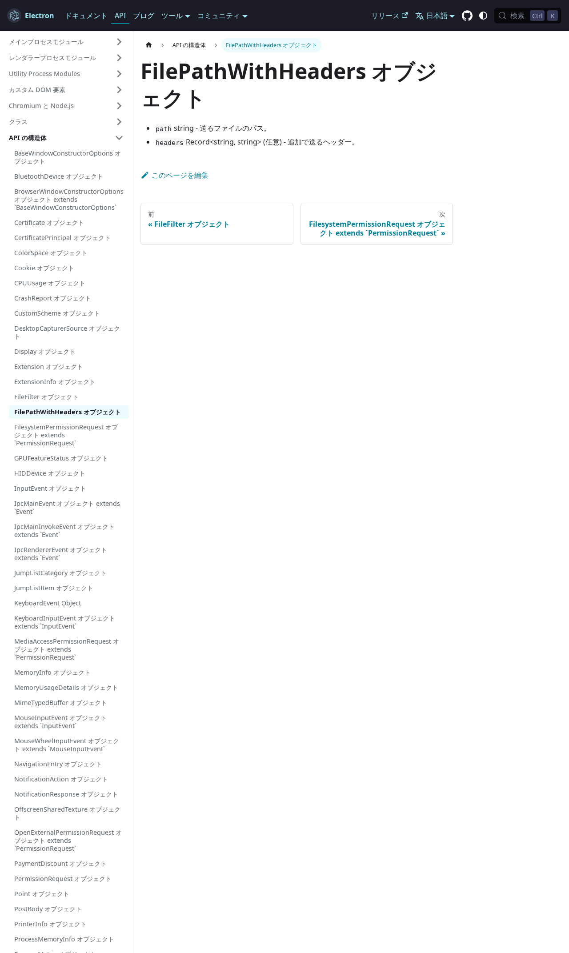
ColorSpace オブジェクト (51, 252)
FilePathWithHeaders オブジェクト (67, 412)
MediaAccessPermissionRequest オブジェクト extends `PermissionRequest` (66, 649)
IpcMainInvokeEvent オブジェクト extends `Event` (64, 530)
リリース (385, 15)
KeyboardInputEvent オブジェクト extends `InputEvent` (64, 622)
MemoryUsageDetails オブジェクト (66, 687)
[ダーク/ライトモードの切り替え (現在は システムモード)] (483, 15)
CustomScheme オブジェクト (57, 313)
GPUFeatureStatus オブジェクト (61, 458)
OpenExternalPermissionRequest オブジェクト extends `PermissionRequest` (68, 840)
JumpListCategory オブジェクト (60, 573)
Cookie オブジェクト (44, 268)
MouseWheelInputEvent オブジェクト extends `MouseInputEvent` (66, 745)
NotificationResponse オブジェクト (66, 794)
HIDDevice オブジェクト (49, 473)
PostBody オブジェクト (48, 909)
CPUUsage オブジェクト (49, 283)
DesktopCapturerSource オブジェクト (67, 332)
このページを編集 (180, 175)
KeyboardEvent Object (47, 603)
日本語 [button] (437, 15)
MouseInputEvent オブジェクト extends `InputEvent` (60, 721)
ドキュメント (86, 15)
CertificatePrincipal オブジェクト (62, 237)
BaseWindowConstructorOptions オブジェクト (67, 157)
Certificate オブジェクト (49, 222)
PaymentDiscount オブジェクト (60, 863)
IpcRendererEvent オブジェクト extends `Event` (60, 553)
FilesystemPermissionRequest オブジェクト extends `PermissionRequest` (66, 435)
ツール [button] (172, 15)
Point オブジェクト (41, 893)
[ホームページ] (148, 45)
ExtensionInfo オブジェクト (55, 381)
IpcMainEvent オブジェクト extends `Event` (67, 507)
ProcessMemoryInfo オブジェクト (64, 939)
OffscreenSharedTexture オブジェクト (67, 813)
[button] (66, 42)
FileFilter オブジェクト (46, 396)
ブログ (143, 15)
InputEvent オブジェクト (50, 488)
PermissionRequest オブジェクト (63, 878)
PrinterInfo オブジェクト (50, 924)
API (120, 15)
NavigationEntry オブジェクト (58, 764)
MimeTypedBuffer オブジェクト (60, 702)
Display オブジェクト (45, 351)
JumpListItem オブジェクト (53, 588)
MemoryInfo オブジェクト (52, 672)
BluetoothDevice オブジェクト (58, 176)
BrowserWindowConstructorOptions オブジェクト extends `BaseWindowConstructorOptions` (69, 199)
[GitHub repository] (467, 16)
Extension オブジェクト (48, 366)
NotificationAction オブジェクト (61, 779)
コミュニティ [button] (218, 15)
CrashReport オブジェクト (52, 298)
